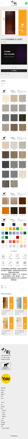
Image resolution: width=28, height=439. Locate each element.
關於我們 (3, 406)
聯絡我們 (3, 424)
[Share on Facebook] (4, 74)
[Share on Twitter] (6, 74)
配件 (2, 396)
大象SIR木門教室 (5, 428)
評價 (2, 86)
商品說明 (3, 81)
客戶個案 (3, 422)
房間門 (5, 287)
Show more (3, 313)
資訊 (2, 426)
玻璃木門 (3, 394)
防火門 (2, 398)
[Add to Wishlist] (2, 74)
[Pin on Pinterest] (8, 74)
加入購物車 (14, 70)
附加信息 (3, 83)
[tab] (14, 81)
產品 (2, 408)
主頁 (2, 404)
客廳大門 (3, 390)
